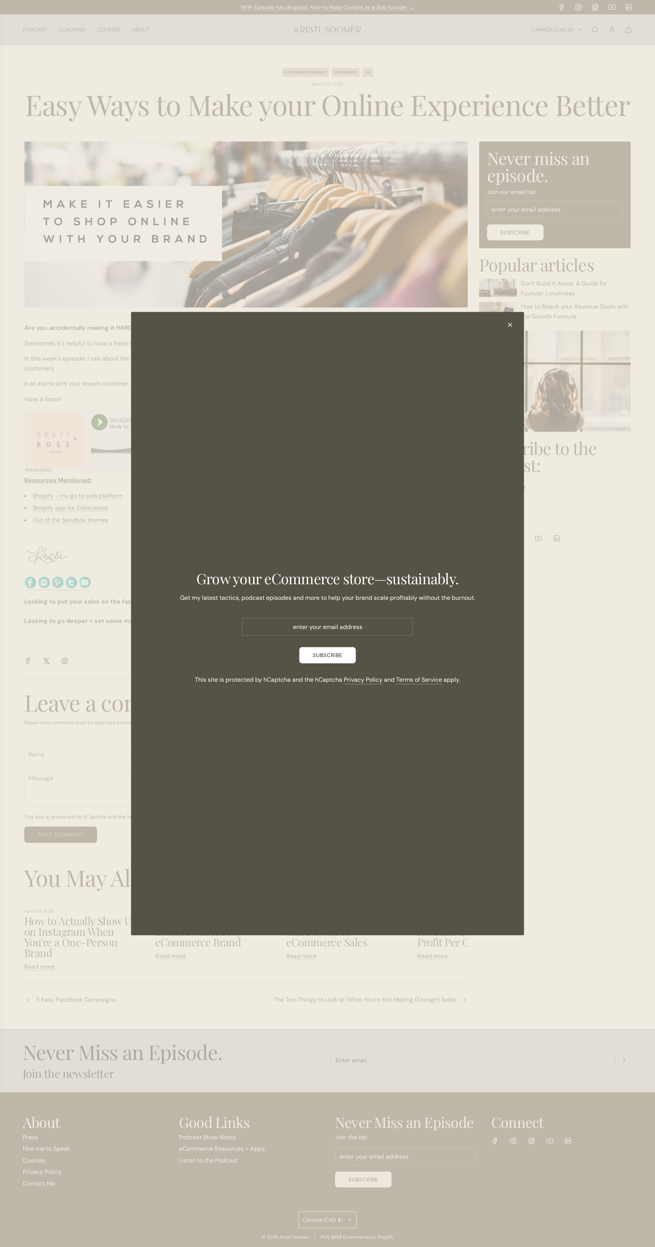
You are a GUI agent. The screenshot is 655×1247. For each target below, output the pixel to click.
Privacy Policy (363, 679)
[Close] (509, 324)
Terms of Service (419, 679)
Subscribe (328, 655)
